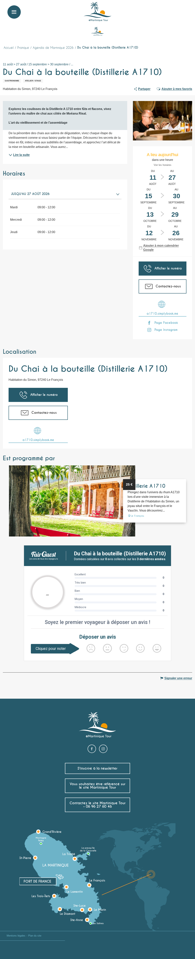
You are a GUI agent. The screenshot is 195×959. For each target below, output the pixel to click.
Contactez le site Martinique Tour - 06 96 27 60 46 (97, 805)
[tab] (61, 194)
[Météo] (167, 10)
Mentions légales (16, 935)
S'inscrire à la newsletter (97, 768)
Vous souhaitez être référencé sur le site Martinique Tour (97, 786)
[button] (185, 9)
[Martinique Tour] (97, 12)
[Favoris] (176, 8)
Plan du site (34, 935)
